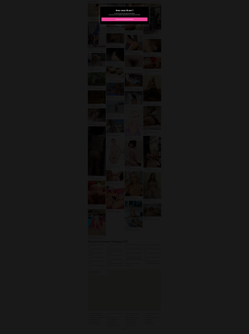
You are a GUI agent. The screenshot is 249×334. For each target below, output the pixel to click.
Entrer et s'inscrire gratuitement (124, 19)
